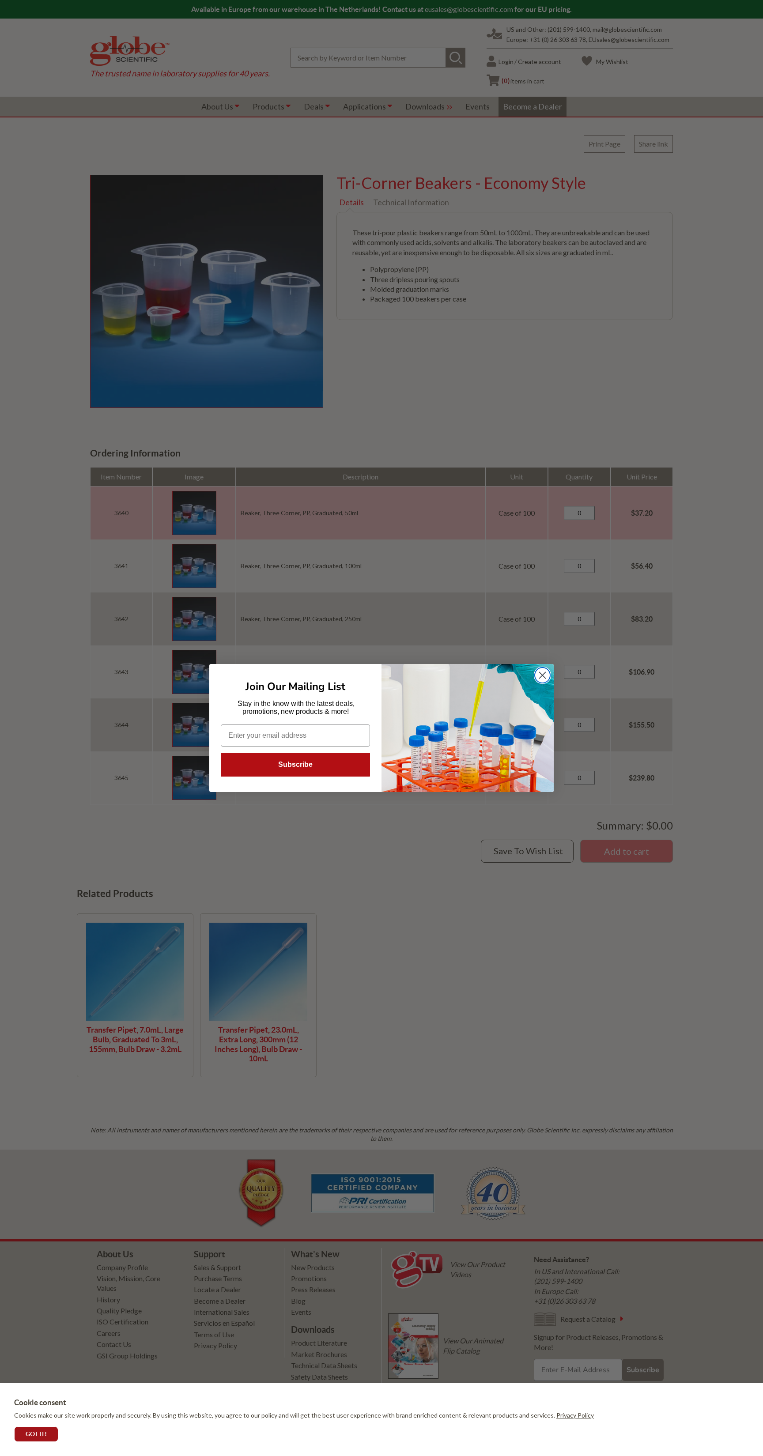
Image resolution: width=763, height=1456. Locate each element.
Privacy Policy (575, 1415)
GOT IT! (36, 1433)
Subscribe (295, 764)
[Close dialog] (542, 675)
